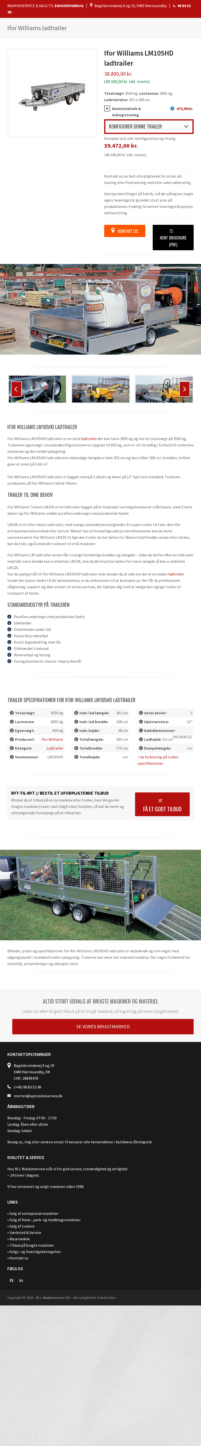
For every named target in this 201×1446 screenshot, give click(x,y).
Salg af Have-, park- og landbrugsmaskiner (45, 1219)
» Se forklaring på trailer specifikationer (158, 760)
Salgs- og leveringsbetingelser (35, 1251)
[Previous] (16, 389)
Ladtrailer (89, 438)
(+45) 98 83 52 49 (27, 1087)
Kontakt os (19, 1257)
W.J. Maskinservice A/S (53, 1297)
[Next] (184, 389)
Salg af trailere (22, 1226)
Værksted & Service (25, 1232)
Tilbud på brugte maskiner (32, 1245)
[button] (148, 126)
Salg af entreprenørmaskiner (34, 1213)
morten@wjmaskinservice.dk (38, 1095)
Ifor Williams (52, 739)
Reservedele (20, 1238)
